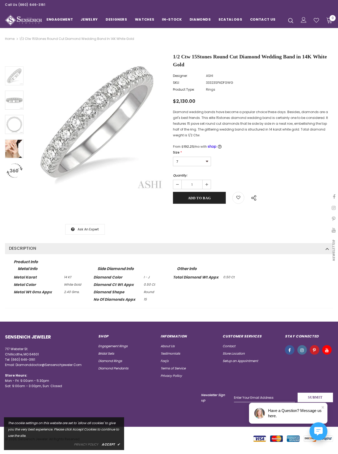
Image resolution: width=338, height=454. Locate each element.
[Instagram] (302, 350)
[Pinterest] (314, 350)
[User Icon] (304, 20)
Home (10, 38)
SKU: (176, 82)
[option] (97, 123)
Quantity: (180, 175)
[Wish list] (316, 20)
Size (177, 152)
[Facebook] (289, 350)
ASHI (209, 75)
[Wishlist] (238, 198)
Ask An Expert (88, 229)
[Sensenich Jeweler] (23, 20)
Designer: (180, 75)
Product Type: (184, 89)
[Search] (290, 20)
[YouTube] (327, 350)
